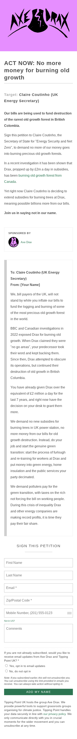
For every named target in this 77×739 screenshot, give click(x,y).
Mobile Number (17, 610)
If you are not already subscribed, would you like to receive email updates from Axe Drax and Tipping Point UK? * (37, 656)
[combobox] (69, 613)
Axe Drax (26, 242)
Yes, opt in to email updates (27, 666)
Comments (14, 626)
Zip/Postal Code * (18, 598)
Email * (11, 585)
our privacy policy (54, 714)
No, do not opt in (20, 671)
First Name (14, 560)
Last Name (13, 573)
